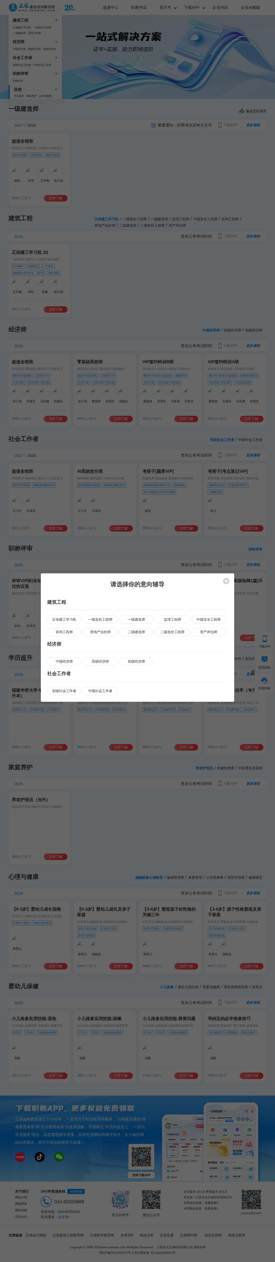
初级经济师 (136, 661)
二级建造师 (136, 632)
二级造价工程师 (172, 632)
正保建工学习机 (64, 619)
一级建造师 (136, 619)
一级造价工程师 (100, 619)
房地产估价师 (100, 632)
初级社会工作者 (64, 691)
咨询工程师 (64, 632)
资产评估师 (208, 632)
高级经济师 (100, 661)
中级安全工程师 (209, 619)
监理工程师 (172, 619)
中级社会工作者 (100, 691)
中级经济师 (64, 661)
